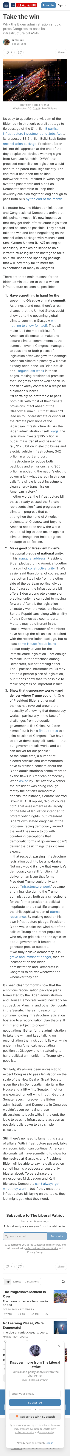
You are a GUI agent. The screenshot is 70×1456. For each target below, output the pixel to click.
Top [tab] (7, 1281)
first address (48, 731)
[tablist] (22, 1281)
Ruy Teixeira (27, 1309)
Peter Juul (18, 40)
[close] (59, 1346)
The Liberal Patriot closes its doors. (25, 1332)
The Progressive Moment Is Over (24, 1294)
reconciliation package (19, 144)
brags (54, 431)
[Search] (63, 1281)
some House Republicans (37, 644)
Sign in (62, 5)
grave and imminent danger (30, 957)
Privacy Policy (46, 1432)
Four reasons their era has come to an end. (25, 1303)
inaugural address (32, 558)
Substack (16, 1448)
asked (23, 781)
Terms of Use (53, 1244)
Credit (36, 108)
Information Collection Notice (41, 1248)
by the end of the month (44, 199)
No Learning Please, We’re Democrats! (23, 1325)
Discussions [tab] (32, 1281)
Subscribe (48, 5)
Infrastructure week (36, 886)
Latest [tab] (17, 1281)
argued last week (31, 371)
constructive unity (41, 568)
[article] (35, 1303)
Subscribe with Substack (37, 1416)
